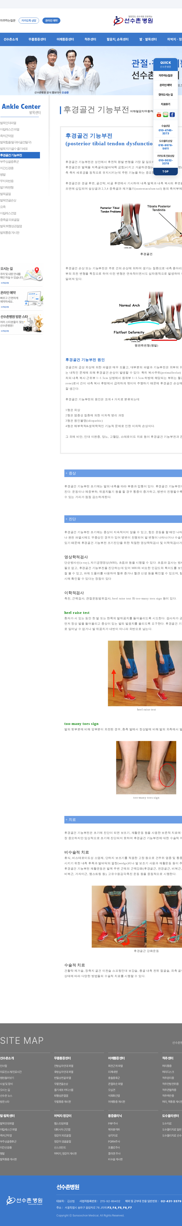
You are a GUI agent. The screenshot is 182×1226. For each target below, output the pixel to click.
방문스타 (4, 1101)
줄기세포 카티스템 (63, 1090)
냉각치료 (112, 1135)
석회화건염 (114, 1095)
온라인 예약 (51, 20)
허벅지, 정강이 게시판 (65, 1153)
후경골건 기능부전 (11, 155)
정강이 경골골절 (62, 1141)
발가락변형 (6, 187)
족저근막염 (6, 136)
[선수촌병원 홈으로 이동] (133, 20)
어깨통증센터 (65, 39)
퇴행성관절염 (61, 1095)
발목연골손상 (8, 200)
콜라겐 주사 (114, 1153)
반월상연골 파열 (62, 1078)
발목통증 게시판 (9, 232)
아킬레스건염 (8, 213)
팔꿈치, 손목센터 (118, 39)
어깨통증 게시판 (116, 1101)
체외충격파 (114, 1129)
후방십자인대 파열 (63, 1072)
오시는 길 (5, 1090)
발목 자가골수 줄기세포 (14, 148)
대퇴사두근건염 (62, 1129)
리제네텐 (112, 1072)
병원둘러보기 (7, 1078)
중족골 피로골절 (9, 219)
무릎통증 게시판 (62, 1101)
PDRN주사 (114, 1141)
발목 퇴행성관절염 (11, 226)
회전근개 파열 (115, 1066)
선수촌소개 (11, 39)
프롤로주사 (114, 1147)
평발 (2, 174)
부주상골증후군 (9, 161)
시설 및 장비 (6, 1084)
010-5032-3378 (165, 162)
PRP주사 (113, 1123)
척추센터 (90, 39)
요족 (2, 206)
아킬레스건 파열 (9, 129)
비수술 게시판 (115, 1159)
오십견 (111, 1090)
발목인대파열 (8, 123)
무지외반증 (6, 181)
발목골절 (5, 194)
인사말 (3, 1066)
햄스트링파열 (61, 1123)
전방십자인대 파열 (63, 1066)
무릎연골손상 (61, 1084)
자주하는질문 (7, 20)
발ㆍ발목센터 (148, 39)
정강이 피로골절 (62, 1135)
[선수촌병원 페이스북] (172, 114)
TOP (165, 171)
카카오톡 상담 (29, 20)
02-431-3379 (171, 1201)
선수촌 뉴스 (6, 1095)
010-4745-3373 (165, 132)
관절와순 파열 (115, 1084)
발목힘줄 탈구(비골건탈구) (15, 142)
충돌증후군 (114, 1078)
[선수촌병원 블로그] (165, 114)
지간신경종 (6, 168)
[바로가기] (22, 274)
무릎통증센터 (37, 39)
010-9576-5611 (165, 147)
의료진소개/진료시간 (11, 1072)
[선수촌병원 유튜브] (159, 114)
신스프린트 (60, 1147)
